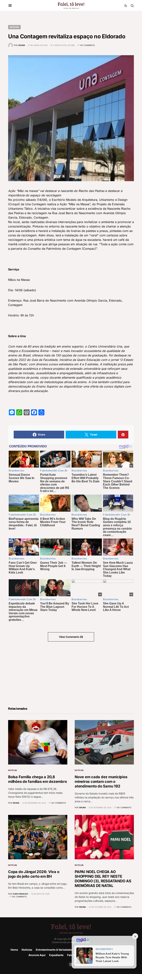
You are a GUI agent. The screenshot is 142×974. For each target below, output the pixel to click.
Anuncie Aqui (36, 955)
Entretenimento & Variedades (54, 949)
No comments (87, 45)
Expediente (56, 955)
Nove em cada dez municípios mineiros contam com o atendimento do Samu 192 (101, 781)
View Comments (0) (71, 636)
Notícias (14, 27)
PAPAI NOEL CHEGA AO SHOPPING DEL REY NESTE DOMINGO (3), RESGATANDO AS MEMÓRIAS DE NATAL (103, 879)
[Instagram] (71, 964)
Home (14, 949)
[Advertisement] (37, 673)
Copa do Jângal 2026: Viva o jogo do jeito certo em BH (33, 874)
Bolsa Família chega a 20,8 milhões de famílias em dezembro (37, 779)
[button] (10, 5)
